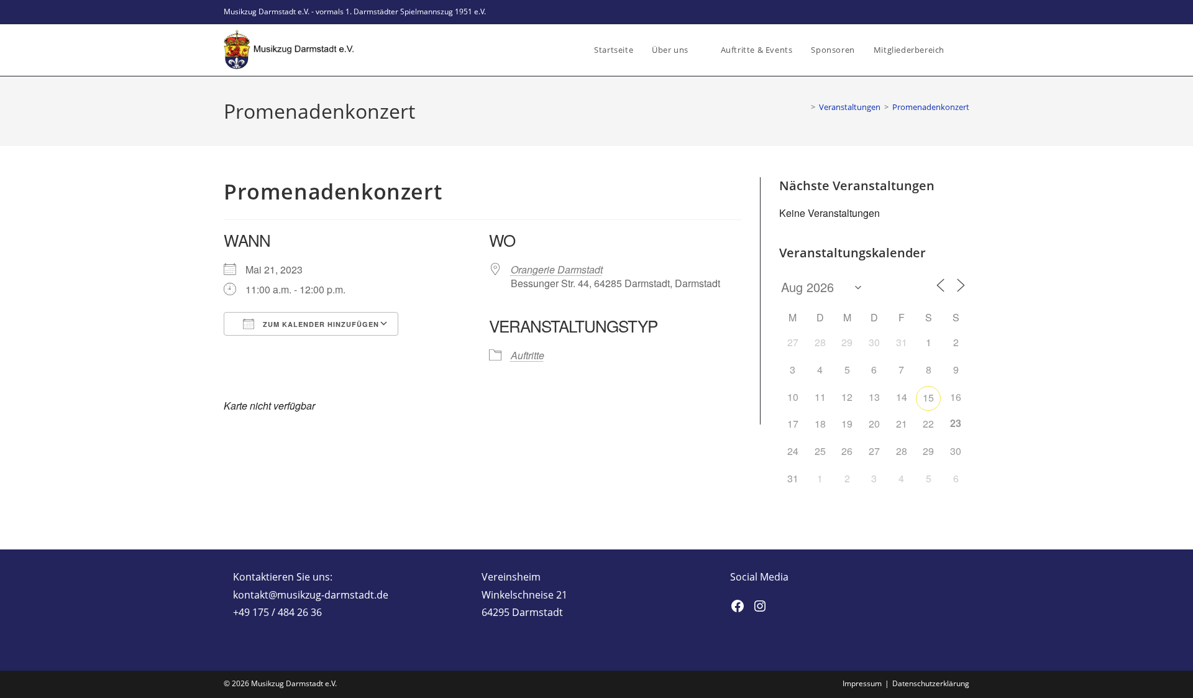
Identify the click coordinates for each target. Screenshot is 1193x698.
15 (928, 397)
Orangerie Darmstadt (557, 269)
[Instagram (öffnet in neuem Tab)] (964, 12)
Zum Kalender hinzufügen (319, 324)
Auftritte (527, 355)
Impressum (862, 683)
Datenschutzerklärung (930, 683)
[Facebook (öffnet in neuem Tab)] (951, 12)
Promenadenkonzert (930, 107)
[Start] (804, 107)
